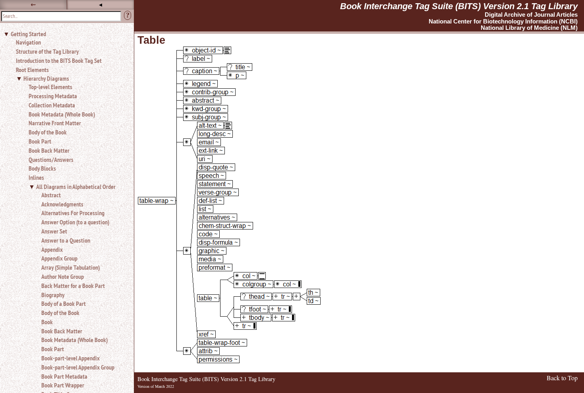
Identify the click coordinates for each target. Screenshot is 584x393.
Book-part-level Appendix (70, 358)
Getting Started (28, 34)
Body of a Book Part (63, 303)
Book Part (40, 141)
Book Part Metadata (64, 376)
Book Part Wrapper (62, 385)
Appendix (52, 249)
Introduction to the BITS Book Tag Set (59, 60)
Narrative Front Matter (55, 123)
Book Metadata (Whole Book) (62, 114)
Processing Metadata (53, 96)
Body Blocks (42, 168)
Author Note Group (62, 276)
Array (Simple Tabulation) (70, 267)
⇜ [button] (33, 4)
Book (47, 322)
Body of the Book (48, 132)
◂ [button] (100, 4)
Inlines (36, 177)
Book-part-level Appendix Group (77, 367)
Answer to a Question (65, 240)
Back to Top (562, 378)
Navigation (28, 42)
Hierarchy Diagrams (46, 78)
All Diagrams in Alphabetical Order (76, 187)
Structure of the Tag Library (47, 51)
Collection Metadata (52, 105)
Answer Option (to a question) (75, 222)
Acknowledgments (62, 204)
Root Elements (32, 70)
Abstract (51, 195)
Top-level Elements (50, 87)
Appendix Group (59, 258)
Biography (52, 295)
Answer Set (54, 231)
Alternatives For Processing (72, 213)
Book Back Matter (49, 150)
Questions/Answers (51, 159)
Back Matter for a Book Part (73, 286)
